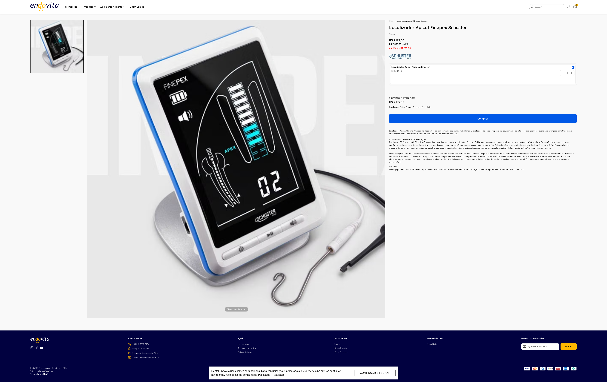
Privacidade (432, 344)
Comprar (483, 118)
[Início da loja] (44, 7)
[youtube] (41, 348)
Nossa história (340, 348)
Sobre (337, 344)
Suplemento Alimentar (111, 6)
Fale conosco (243, 344)
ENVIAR (569, 346)
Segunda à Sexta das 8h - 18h (145, 353)
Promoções (71, 6)
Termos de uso (435, 338)
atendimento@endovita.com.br (145, 357)
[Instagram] (32, 348)
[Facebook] (36, 348)
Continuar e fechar (375, 373)
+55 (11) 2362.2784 (140, 344)
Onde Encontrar (341, 352)
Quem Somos (137, 6)
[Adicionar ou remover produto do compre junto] (573, 67)
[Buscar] (532, 7)
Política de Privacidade (271, 374)
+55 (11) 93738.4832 (141, 348)
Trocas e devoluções (247, 348)
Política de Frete (245, 352)
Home (392, 21)
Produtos (88, 6)
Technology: (35, 374)
